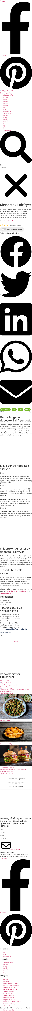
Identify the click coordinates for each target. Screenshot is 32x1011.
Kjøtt (4, 107)
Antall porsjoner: (5, 632)
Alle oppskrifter (8, 95)
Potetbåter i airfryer (6, 693)
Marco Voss (12, 221)
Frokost (5, 97)
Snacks (5, 103)
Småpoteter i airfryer (7, 773)
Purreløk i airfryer (5, 720)
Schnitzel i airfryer (6, 687)
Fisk (4, 109)
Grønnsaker (7, 111)
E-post (2, 835)
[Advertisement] (16, 450)
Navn (1, 829)
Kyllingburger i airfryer (7, 767)
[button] (16, 147)
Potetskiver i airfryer (6, 744)
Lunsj (5, 99)
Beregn (16, 641)
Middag (5, 101)
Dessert (5, 105)
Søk (1, 165)
